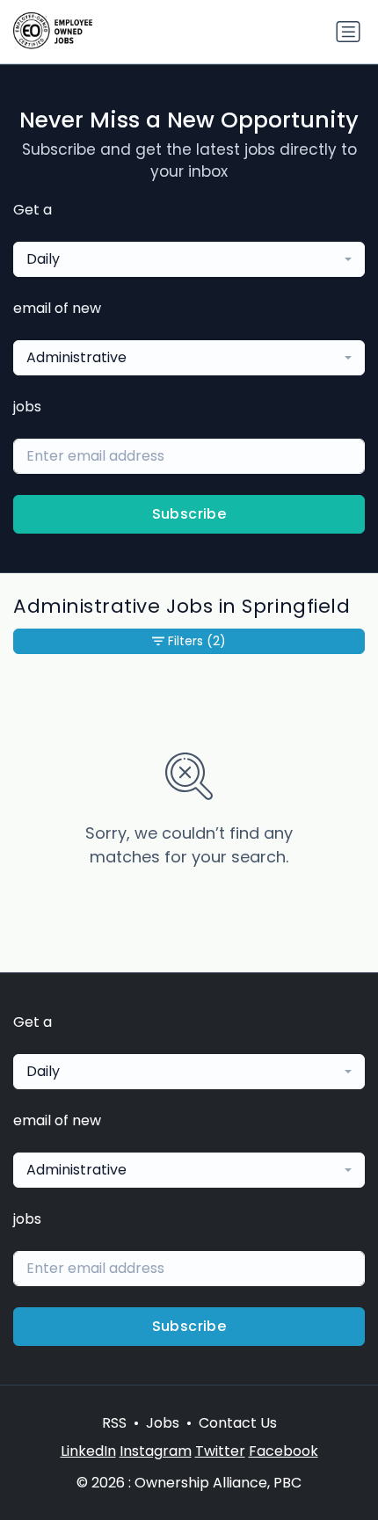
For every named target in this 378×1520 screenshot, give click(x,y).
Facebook (283, 1451)
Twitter (220, 1451)
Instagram (156, 1451)
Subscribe (189, 514)
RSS (114, 1423)
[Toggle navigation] (348, 31)
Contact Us (238, 1423)
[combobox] (189, 259)
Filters (197, 641)
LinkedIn (88, 1451)
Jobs (162, 1423)
